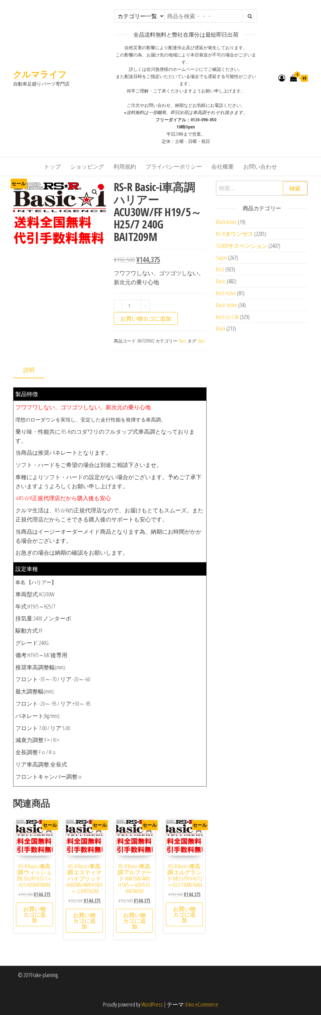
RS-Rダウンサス (234, 234)
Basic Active (226, 305)
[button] (94, 192)
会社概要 (222, 166)
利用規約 (124, 166)
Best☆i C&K (227, 317)
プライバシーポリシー (173, 166)
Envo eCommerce (202, 1004)
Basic (183, 341)
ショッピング (87, 166)
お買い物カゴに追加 (145, 318)
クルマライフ (40, 74)
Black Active (226, 222)
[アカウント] (281, 77)
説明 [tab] (28, 370)
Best (220, 269)
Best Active (226, 293)
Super (221, 257)
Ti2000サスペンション (241, 245)
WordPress (152, 1004)
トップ (52, 166)
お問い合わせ (260, 166)
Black (220, 328)
